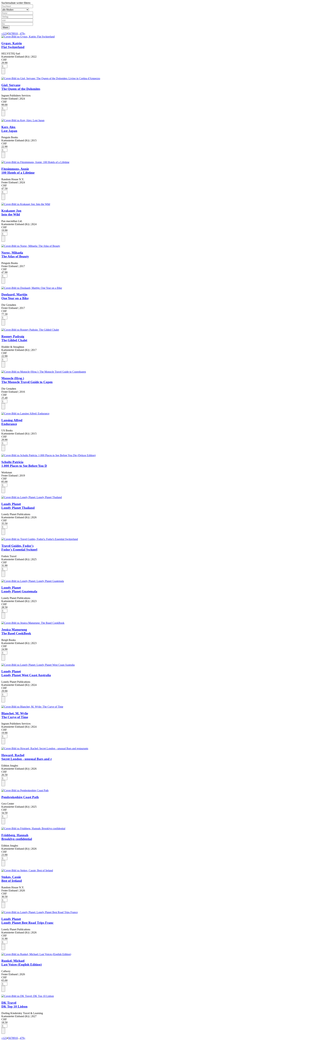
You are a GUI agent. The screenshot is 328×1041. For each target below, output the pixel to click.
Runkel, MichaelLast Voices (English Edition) (21, 962)
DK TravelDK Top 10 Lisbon (14, 1004)
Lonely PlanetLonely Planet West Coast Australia (26, 673)
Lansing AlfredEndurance (11, 422)
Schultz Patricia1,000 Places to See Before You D (24, 464)
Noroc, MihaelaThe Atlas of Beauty (15, 254)
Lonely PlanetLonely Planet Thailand (18, 506)
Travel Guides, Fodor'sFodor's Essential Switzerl (19, 547)
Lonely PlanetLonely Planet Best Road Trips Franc (27, 920)
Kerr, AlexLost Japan (9, 129)
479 (22, 33)
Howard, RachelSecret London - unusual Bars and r (26, 757)
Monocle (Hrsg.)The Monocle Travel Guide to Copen (27, 380)
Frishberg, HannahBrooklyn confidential (16, 837)
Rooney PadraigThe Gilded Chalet (14, 338)
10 (16, 33)
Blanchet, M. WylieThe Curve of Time (14, 715)
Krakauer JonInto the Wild (11, 212)
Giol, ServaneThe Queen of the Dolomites (20, 87)
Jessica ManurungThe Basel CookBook (16, 631)
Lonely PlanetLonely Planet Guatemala (19, 589)
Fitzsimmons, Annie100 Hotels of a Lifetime (18, 170)
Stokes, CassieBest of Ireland (11, 879)
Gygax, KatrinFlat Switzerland (12, 45)
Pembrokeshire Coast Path (20, 797)
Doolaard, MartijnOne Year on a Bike (15, 296)
